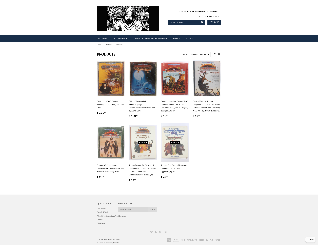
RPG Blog (190, 38)
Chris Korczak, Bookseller (111, 240)
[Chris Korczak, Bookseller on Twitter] (151, 232)
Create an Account (214, 16)
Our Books (102, 38)
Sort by (185, 54)
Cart (216, 22)
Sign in (200, 16)
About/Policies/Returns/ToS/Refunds (151, 38)
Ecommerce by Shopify (111, 243)
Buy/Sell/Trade (120, 38)
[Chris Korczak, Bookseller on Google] (160, 232)
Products (109, 45)
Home (99, 45)
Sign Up (153, 210)
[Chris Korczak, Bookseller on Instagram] (165, 232)
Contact (177, 38)
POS (98, 243)
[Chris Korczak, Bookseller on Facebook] (156, 232)
